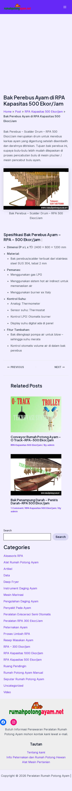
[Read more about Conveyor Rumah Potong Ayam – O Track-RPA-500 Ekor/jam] (36, 414)
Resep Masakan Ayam (18, 640)
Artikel (7, 569)
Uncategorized (13, 685)
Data (6, 575)
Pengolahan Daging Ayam (20, 601)
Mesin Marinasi (13, 595)
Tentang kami (36, 752)
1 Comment (17, 508)
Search (7, 530)
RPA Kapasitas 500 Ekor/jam (22, 659)
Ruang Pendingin (14, 666)
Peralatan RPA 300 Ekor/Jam (23, 621)
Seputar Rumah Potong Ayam (23, 679)
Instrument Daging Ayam (20, 588)
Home (7, 111)
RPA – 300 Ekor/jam (16, 646)
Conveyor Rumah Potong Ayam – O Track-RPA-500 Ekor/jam (36, 438)
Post (18, 111)
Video (7, 692)
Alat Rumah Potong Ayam (20, 562)
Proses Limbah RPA (16, 634)
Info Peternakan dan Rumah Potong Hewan (36, 757)
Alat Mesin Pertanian (36, 762)
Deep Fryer (11, 582)
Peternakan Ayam (15, 627)
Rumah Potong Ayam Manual (23, 672)
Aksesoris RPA (13, 556)
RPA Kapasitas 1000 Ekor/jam (23, 653)
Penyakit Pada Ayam (17, 608)
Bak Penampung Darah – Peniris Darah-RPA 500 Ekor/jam (34, 501)
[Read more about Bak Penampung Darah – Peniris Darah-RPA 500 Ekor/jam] (36, 474)
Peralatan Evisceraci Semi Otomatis (27, 614)
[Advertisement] (36, 52)
